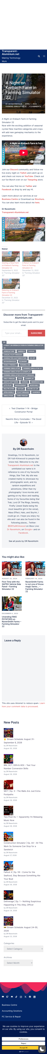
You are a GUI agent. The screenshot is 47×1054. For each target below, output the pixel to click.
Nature (21, 389)
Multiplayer (9, 389)
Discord (14, 169)
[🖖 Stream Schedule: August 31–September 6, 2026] (8, 733)
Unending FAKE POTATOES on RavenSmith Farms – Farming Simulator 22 (11, 622)
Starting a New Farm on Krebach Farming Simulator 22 (10, 265)
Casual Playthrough (13, 355)
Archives (8, 957)
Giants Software (11, 382)
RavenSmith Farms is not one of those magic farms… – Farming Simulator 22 (34, 586)
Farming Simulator (12, 368)
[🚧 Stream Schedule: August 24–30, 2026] (8, 921)
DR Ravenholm (15, 104)
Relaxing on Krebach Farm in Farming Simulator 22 (10, 292)
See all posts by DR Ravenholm (23, 541)
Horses (25, 382)
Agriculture (9, 351)
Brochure (39, 199)
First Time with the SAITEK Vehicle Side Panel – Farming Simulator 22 (11, 585)
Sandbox (36, 392)
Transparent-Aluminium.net (10, 53)
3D (4, 342)
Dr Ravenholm (10, 361)
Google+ (29, 529)
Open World (9, 392)
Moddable (34, 385)
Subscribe (36, 333)
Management (20, 385)
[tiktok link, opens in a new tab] (16, 996)
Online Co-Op (32, 389)
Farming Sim (25, 365)
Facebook (6, 189)
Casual (31, 351)
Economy (23, 361)
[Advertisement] (23, 24)
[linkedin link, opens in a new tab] (34, 996)
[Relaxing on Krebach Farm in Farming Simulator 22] (11, 284)
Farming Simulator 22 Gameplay (17, 372)
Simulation (8, 396)
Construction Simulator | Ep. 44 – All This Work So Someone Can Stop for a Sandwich (23, 846)
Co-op (32, 358)
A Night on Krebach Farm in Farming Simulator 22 (23, 346)
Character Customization (15, 358)
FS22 (20, 378)
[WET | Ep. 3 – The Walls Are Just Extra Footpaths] (8, 784)
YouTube (29, 176)
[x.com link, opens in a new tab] (25, 996)
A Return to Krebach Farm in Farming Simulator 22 (30, 265)
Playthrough (23, 392)
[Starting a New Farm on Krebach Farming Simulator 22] (11, 256)
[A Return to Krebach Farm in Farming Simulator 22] (31, 256)
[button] (42, 1049)
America (21, 351)
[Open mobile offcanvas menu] (44, 56)
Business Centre (9, 1005)
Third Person (22, 396)
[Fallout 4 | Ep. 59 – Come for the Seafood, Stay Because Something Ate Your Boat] (8, 865)
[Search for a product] (39, 56)
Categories (9, 943)
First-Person (9, 378)
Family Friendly (10, 365)
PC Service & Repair (11, 1016)
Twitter (28, 186)
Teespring (32, 179)
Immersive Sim (37, 382)
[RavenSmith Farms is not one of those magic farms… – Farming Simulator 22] (35, 568)
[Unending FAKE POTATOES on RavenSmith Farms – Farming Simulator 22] (12, 603)
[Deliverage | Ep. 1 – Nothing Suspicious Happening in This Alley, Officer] (8, 895)
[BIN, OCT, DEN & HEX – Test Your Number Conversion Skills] (8, 759)
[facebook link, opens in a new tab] (30, 996)
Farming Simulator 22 (16, 106)
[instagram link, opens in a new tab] (21, 996)
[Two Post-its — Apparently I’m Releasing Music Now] (8, 810)
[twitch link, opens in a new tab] (7, 996)
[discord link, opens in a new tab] (12, 996)
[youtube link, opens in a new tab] (3, 996)
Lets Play (8, 385)
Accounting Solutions (12, 1011)
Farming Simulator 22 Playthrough (19, 375)
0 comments (35, 106)
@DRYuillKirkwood (17, 526)
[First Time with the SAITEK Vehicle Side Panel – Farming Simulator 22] (12, 568)
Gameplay (29, 378)
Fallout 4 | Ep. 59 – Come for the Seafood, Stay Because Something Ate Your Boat (22, 875)
